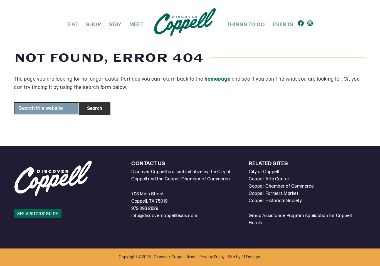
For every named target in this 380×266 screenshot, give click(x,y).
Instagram (311, 22)
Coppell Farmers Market (273, 193)
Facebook (302, 22)
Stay (115, 24)
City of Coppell (264, 172)
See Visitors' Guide (37, 214)
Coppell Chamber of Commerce (281, 186)
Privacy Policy (212, 257)
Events (283, 24)
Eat (73, 24)
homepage (217, 79)
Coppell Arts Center (269, 179)
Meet (136, 24)
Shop (93, 24)
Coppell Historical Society (275, 200)
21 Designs (251, 257)
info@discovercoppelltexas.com (164, 215)
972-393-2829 (144, 208)
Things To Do (246, 24)
